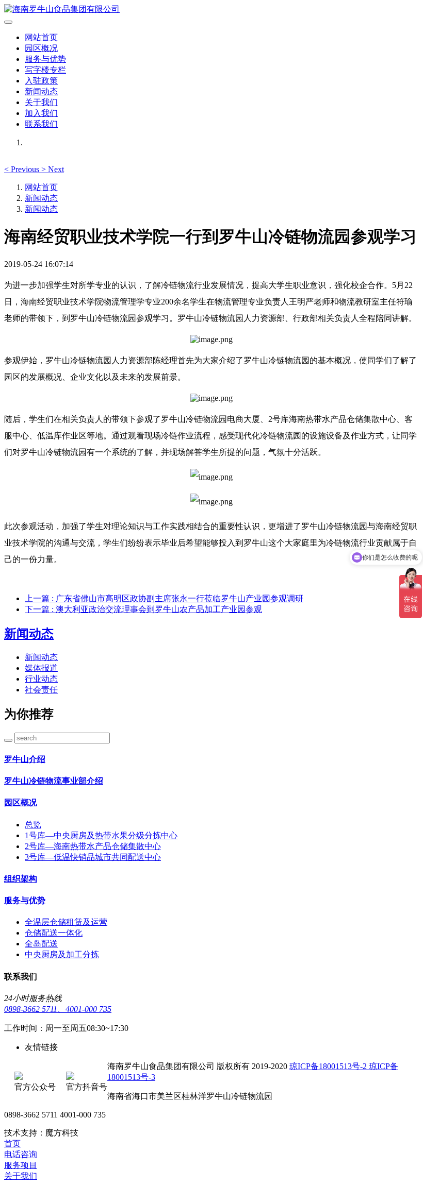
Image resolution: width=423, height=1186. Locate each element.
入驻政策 (41, 80)
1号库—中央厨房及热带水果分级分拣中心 (101, 835)
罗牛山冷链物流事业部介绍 (53, 780)
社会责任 (41, 689)
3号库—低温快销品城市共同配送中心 (93, 857)
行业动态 (41, 678)
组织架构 (20, 878)
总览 (33, 824)
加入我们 (41, 113)
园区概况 (41, 48)
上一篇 (164, 598)
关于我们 (41, 102)
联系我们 (41, 124)
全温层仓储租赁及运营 (66, 922)
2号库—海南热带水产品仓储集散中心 (93, 846)
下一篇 (143, 609)
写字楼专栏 (45, 69)
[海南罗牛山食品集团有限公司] (211, 9)
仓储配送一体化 (54, 932)
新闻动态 (41, 91)
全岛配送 (41, 943)
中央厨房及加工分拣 (62, 954)
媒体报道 (41, 668)
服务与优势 (45, 59)
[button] (22, 169)
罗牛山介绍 (24, 759)
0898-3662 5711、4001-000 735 (57, 1009)
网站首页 (41, 37)
